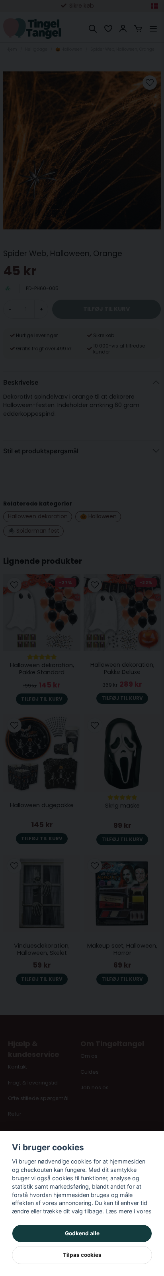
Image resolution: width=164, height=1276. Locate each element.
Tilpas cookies (82, 1255)
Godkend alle (82, 1233)
